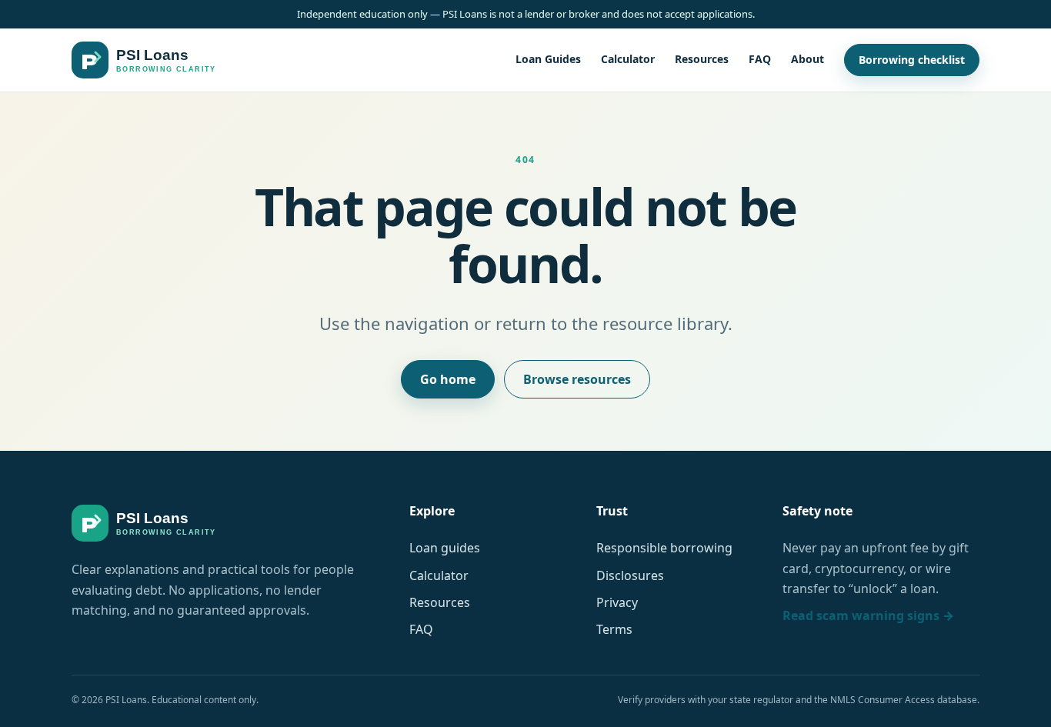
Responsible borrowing (664, 547)
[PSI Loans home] (144, 60)
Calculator (628, 59)
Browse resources (577, 379)
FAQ (760, 59)
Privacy (617, 602)
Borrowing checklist (912, 60)
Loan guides (444, 547)
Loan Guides (548, 59)
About (807, 59)
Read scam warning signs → (868, 615)
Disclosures (630, 575)
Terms (614, 629)
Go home (447, 379)
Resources (702, 59)
